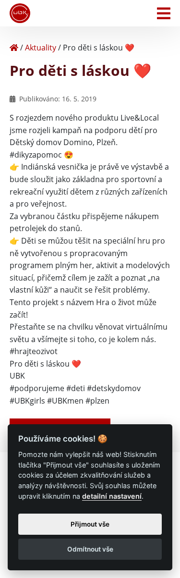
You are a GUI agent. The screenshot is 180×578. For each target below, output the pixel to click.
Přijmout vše (90, 524)
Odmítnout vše (90, 549)
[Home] (14, 47)
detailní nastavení (112, 496)
